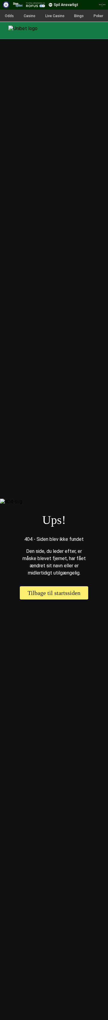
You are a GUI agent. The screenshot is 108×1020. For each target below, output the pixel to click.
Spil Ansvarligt (66, 5)
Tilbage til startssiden (54, 593)
